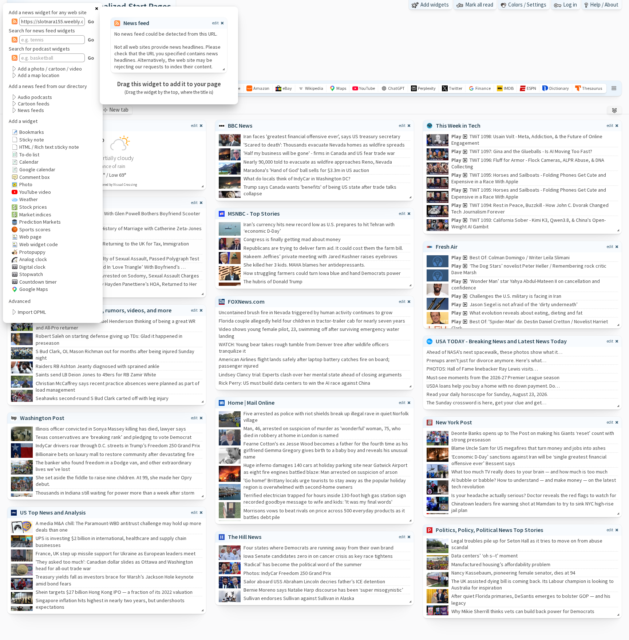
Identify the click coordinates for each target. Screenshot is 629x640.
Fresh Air (447, 246)
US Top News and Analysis (53, 512)
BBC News (240, 125)
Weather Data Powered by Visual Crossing (106, 185)
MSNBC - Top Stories (254, 213)
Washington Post (42, 417)
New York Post (454, 422)
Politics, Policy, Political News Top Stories (489, 529)
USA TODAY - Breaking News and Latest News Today (501, 341)
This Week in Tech (458, 125)
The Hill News (244, 536)
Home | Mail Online (251, 402)
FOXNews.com (246, 301)
